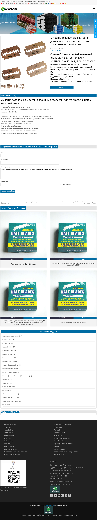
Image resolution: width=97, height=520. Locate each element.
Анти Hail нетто (8, 354)
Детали (12, 259)
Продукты (36, 515)
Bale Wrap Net (9, 446)
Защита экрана (8, 386)
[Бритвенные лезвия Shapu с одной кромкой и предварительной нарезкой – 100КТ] (73, 257)
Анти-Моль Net (8, 358)
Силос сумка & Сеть (10, 372)
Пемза (56, 446)
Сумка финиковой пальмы (63, 443)
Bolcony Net (58, 435)
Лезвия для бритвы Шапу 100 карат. (23, 264)
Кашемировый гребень (12, 454)
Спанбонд (6, 390)
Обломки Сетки (59, 433)
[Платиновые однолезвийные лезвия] (73, 316)
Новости (42, 515)
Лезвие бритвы (78, 25)
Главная (23, 515)
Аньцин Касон (49, 505)
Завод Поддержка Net (10, 365)
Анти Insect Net (8, 350)
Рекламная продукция (64, 25)
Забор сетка (7, 340)
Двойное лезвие (91, 25)
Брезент (6, 383)
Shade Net (6, 343)
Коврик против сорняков (11, 336)
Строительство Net (9, 368)
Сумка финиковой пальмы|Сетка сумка (16, 376)
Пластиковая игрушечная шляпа (15, 452)
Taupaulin (57, 430)
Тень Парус (58, 427)
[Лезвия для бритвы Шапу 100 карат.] (23, 257)
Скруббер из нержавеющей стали (66, 452)
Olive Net (6, 379)
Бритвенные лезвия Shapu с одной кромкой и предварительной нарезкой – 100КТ (73, 264)
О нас (5, 405)
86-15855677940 (8, 3)
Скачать (54, 515)
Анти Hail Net (8, 433)
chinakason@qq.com (21, 3)
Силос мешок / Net (10, 449)
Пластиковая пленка (10, 394)
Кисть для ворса (59, 454)
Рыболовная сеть (9, 397)
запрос (62, 87)
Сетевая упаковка (9, 361)
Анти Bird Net (7, 347)
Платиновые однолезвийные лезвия (73, 322)
